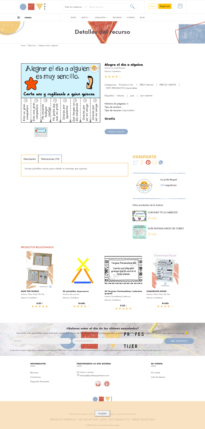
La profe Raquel (118, 68)
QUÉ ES (84, 17)
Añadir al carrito (116, 131)
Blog (142, 17)
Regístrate (165, 6)
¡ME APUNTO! (179, 341)
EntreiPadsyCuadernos (121, 296)
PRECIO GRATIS (168, 84)
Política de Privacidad (170, 350)
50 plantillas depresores (76, 291)
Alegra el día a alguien (124, 64)
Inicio (73, 17)
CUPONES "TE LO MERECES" (163, 212)
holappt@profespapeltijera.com (94, 375)
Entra (152, 6)
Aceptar (102, 413)
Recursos (117, 17)
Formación (100, 17)
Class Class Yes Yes (36, 294)
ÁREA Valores (146, 84)
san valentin (146, 95)
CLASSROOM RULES (156, 291)
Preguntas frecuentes (39, 381)
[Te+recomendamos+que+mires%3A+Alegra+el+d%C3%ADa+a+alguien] (142, 163)
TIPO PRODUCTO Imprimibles (121, 88)
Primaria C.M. (126, 84)
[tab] (30, 159)
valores (121, 95)
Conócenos (35, 377)
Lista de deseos (158, 377)
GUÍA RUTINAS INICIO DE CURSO (166, 228)
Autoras (131, 17)
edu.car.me (74, 294)
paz (132, 95)
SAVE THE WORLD (30, 291)
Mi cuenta (155, 372)
